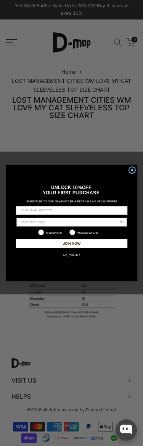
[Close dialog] (132, 170)
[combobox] (69, 222)
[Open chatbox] (126, 430)
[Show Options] (121, 222)
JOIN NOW (71, 243)
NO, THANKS (71, 255)
